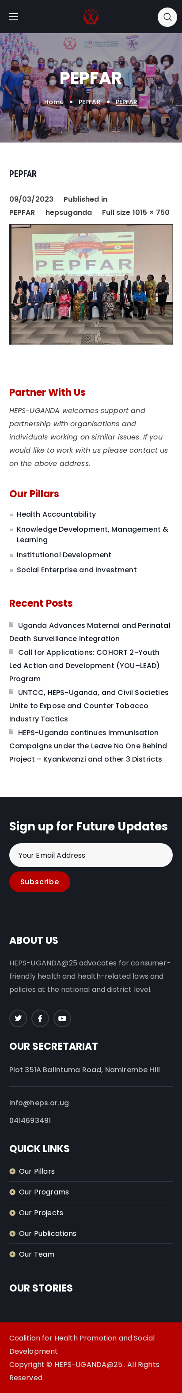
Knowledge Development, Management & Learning (93, 534)
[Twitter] (18, 1018)
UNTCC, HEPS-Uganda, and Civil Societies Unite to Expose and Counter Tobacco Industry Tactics (89, 705)
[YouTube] (62, 1018)
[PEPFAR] (91, 230)
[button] (167, 16)
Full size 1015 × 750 (136, 212)
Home (54, 102)
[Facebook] (40, 1018)
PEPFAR (90, 102)
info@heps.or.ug (39, 1103)
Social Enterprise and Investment (77, 570)
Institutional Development (64, 555)
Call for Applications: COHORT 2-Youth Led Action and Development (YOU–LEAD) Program (84, 665)
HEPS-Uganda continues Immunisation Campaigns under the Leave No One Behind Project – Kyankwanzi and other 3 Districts (88, 746)
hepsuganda (69, 212)
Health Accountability (56, 514)
